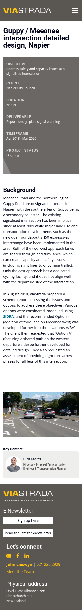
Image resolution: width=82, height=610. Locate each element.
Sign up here (28, 520)
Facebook (17, 555)
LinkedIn (26, 555)
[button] (41, 414)
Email (8, 555)
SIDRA (8, 316)
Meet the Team (20, 571)
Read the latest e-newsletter (28, 533)
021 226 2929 (48, 564)
